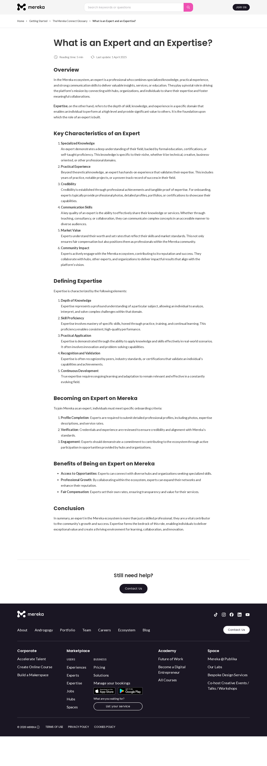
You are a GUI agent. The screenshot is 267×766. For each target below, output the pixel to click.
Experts (73, 675)
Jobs (70, 691)
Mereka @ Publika (222, 659)
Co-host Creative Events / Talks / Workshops (228, 685)
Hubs (71, 699)
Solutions (101, 675)
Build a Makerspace (32, 675)
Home (20, 21)
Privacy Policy (78, 727)
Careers (104, 630)
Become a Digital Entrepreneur (172, 669)
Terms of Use (54, 727)
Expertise (74, 683)
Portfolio (67, 630)
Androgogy (44, 630)
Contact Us (133, 588)
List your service (118, 706)
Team (86, 630)
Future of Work (170, 659)
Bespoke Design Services (228, 675)
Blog (146, 630)
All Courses (167, 680)
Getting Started (38, 21)
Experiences (76, 667)
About (22, 630)
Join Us (241, 7)
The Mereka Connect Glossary (69, 21)
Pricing (99, 667)
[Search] (188, 7)
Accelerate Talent (31, 659)
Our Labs (215, 667)
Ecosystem (126, 630)
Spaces (72, 707)
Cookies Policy (104, 727)
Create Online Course (34, 667)
